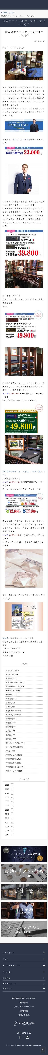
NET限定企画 (12, 670)
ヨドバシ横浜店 (15, 746)
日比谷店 (11, 698)
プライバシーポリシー (24, 1006)
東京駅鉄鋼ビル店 (15, 686)
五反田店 (11, 718)
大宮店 (10, 751)
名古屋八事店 (13, 763)
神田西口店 (12, 674)
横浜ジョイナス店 (15, 742)
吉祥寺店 (11, 726)
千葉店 (10, 734)
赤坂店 (10, 702)
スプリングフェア (21, 139)
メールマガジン (10, 983)
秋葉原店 (11, 678)
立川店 (10, 730)
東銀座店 (11, 694)
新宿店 (10, 706)
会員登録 (6, 978)
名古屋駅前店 (13, 758)
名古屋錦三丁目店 (15, 767)
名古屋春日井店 (14, 755)
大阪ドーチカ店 (14, 771)
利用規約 (24, 1002)
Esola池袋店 (13, 690)
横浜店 (11, 738)
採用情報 (24, 1010)
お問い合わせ (24, 1014)
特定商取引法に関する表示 (24, 998)
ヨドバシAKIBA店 (15, 682)
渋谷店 (6, 638)
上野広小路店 (13, 710)
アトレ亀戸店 (13, 714)
